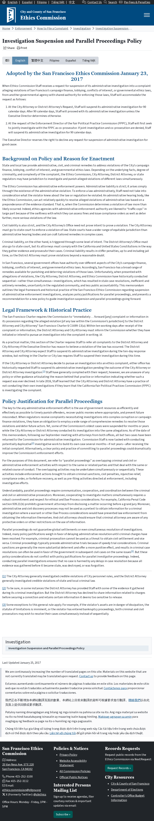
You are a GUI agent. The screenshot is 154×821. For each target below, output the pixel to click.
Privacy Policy (68, 755)
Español (27, 2)
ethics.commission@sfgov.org (21, 790)
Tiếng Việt (57, 2)
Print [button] (23, 48)
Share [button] (11, 48)
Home (6, 28)
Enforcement (23, 28)
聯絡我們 (134, 700)
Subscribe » (63, 814)
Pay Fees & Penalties (137, 2)
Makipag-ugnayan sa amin (115, 717)
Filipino (42, 2)
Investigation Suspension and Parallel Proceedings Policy (46, 648)
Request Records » (119, 768)
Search (112, 2)
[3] (132, 551)
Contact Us (95, 2)
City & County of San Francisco (130, 784)
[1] (44, 371)
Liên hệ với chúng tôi (63, 733)
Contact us (86, 676)
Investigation (82, 28)
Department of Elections (127, 790)
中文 (72, 2)
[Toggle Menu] (147, 15)
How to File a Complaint (52, 28)
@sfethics (39, 794)
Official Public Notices (74, 777)
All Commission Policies (75, 771)
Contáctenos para (115, 688)
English (12, 2)
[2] (33, 443)
